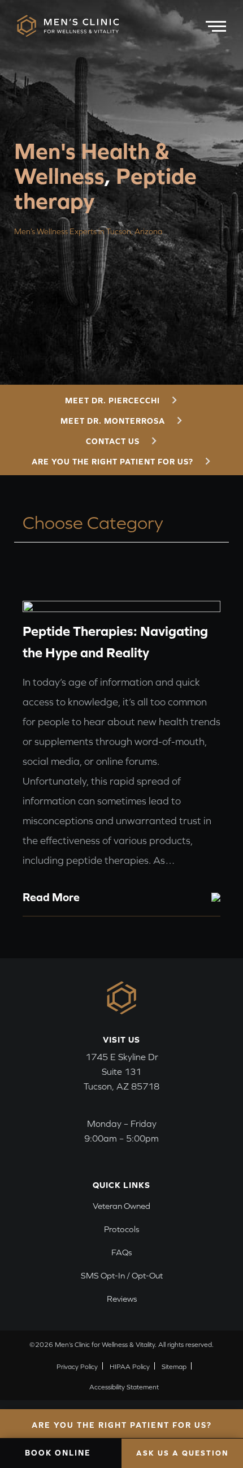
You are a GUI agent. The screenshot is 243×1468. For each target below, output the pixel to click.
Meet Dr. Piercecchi (112, 400)
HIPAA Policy (130, 1367)
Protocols (121, 1229)
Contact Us (113, 441)
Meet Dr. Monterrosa (112, 420)
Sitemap (174, 1367)
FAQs (121, 1252)
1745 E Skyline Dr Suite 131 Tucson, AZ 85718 (121, 1071)
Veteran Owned (121, 1206)
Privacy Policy (77, 1367)
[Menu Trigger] (215, 24)
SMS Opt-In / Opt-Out (122, 1275)
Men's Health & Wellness (92, 163)
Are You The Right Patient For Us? (112, 461)
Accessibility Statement (124, 1387)
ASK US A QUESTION (182, 1453)
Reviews (122, 1298)
